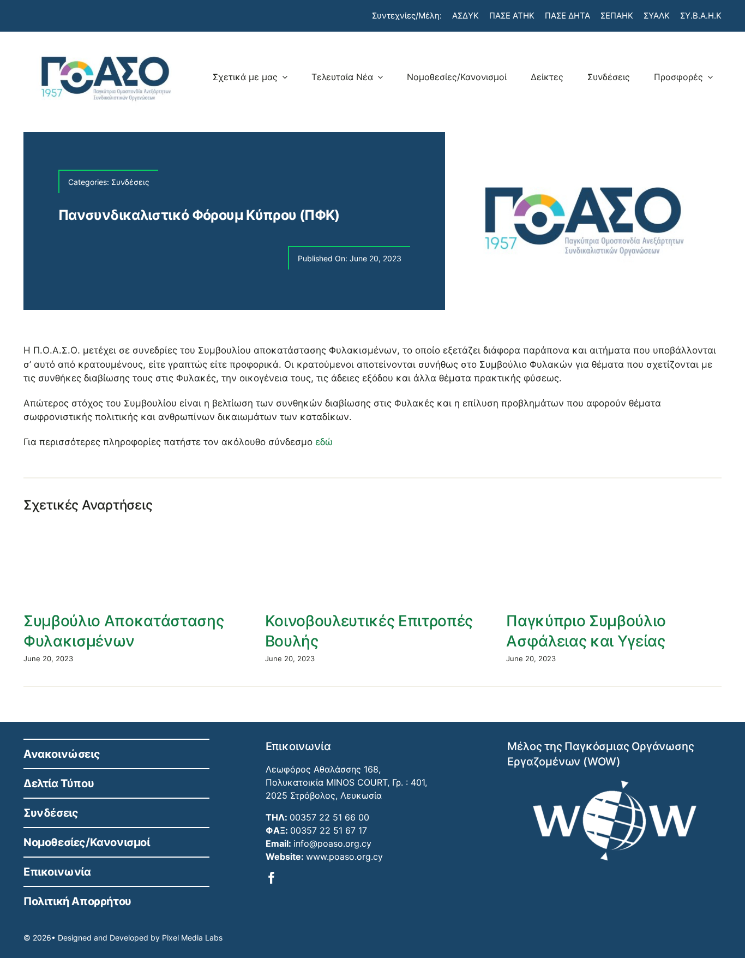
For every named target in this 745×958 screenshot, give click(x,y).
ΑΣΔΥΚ (465, 15)
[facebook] (272, 878)
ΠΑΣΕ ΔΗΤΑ (567, 15)
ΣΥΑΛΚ (657, 15)
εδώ (324, 441)
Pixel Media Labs (192, 937)
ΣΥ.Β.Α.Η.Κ (701, 15)
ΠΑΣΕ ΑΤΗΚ (511, 15)
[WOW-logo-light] (614, 784)
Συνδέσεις (130, 182)
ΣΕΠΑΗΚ (616, 15)
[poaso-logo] (105, 50)
